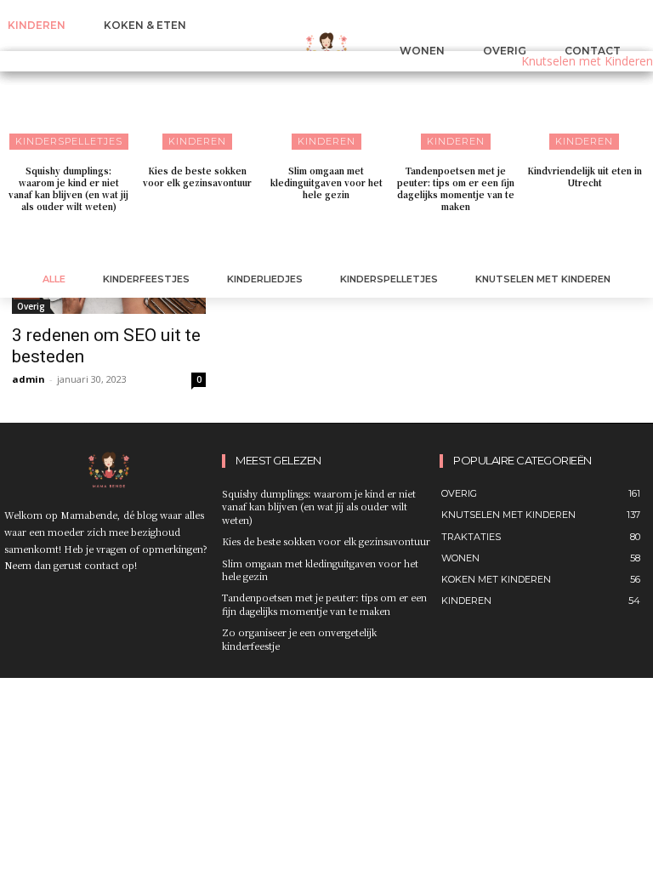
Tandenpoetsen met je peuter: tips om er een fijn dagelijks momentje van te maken (455, 188)
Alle (54, 279)
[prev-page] (310, 241)
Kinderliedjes (265, 279)
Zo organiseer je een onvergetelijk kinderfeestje (299, 638)
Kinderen (197, 141)
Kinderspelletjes (389, 279)
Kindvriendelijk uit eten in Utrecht (584, 176)
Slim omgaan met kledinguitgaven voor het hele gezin (326, 182)
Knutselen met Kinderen (542, 279)
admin (28, 379)
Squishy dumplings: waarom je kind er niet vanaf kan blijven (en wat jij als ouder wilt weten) (68, 188)
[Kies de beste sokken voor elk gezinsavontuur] (198, 102)
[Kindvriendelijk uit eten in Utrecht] (584, 102)
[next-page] (337, 241)
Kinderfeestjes (146, 279)
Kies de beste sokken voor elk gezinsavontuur (197, 176)
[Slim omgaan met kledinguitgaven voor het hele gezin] (326, 102)
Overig (31, 306)
